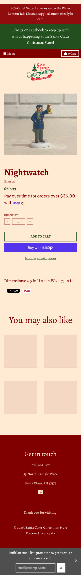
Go (61, 568)
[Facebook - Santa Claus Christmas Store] (40, 492)
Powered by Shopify (40, 533)
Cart (72, 53)
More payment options (40, 258)
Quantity (11, 215)
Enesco (9, 181)
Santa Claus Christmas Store (46, 527)
